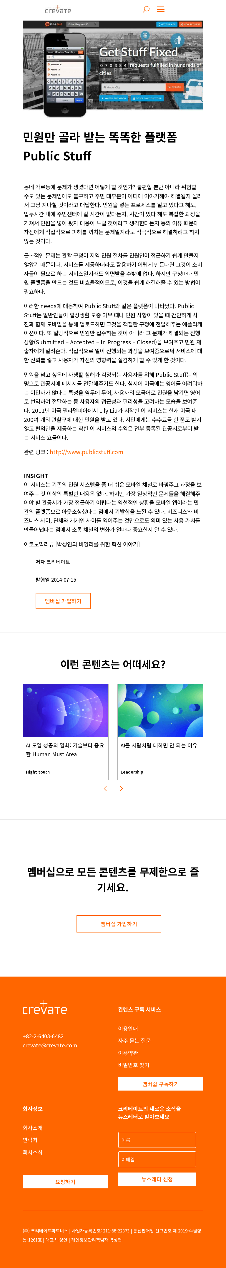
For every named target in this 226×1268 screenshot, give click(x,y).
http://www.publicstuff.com (86, 452)
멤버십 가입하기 (63, 601)
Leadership (132, 772)
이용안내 (128, 1028)
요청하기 (65, 1181)
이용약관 (128, 1052)
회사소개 (33, 1127)
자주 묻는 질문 (134, 1040)
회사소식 (33, 1152)
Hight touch (38, 772)
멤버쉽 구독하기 (160, 1084)
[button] (121, 788)
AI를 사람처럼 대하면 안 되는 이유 (159, 745)
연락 (28, 1139)
